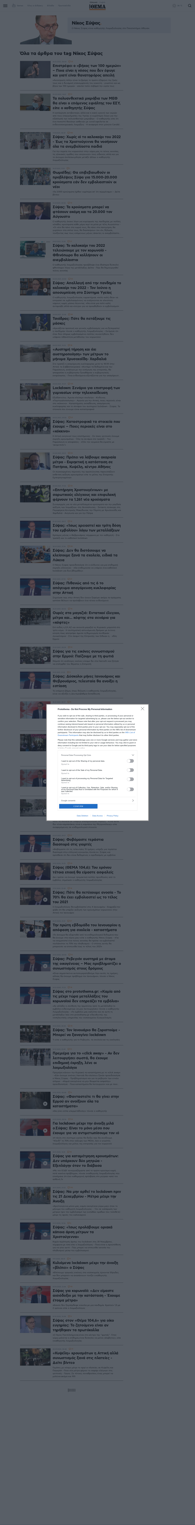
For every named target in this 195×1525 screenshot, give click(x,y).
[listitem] (97, 755)
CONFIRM (78, 806)
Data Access (97, 816)
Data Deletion (82, 816)
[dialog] (97, 762)
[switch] (130, 761)
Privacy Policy (112, 816)
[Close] (143, 709)
